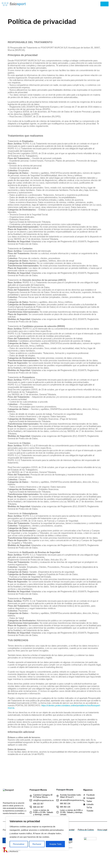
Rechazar (37, 844)
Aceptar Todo (55, 844)
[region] (37, 833)
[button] (104, 4)
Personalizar (18, 844)
